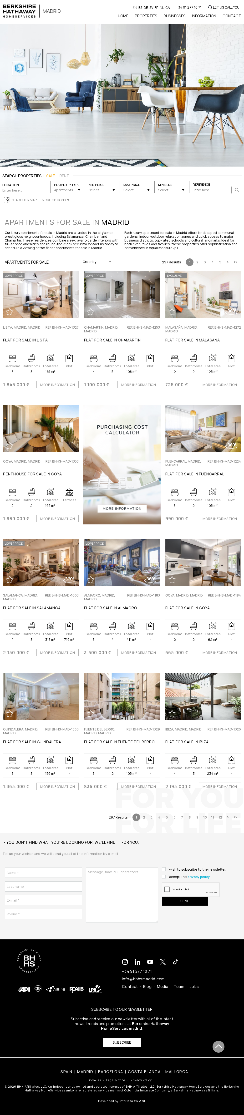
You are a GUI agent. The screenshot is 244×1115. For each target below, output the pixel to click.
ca (167, 7)
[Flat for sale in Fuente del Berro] (122, 696)
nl (162, 7)
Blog (147, 986)
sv (151, 7)
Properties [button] (146, 16)
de (146, 7)
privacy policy (199, 876)
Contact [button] (232, 16)
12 (220, 817)
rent (64, 176)
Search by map (24, 200)
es (140, 7)
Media (162, 986)
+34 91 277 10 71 (189, 7)
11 (212, 817)
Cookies (95, 1080)
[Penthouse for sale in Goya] (41, 428)
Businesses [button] (175, 16)
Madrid (85, 1071)
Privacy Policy (141, 1080)
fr (156, 7)
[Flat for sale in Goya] (203, 562)
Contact (130, 986)
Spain (66, 1071)
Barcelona (110, 1071)
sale (50, 176)
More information (57, 384)
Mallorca (176, 1071)
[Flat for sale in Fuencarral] (203, 428)
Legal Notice (115, 1080)
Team (179, 986)
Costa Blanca (144, 1071)
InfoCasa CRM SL (132, 1101)
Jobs (194, 986)
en (135, 7)
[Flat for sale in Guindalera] (41, 696)
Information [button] (204, 16)
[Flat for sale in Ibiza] (203, 696)
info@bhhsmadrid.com (143, 979)
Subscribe (122, 1042)
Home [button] (123, 16)
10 (205, 817)
